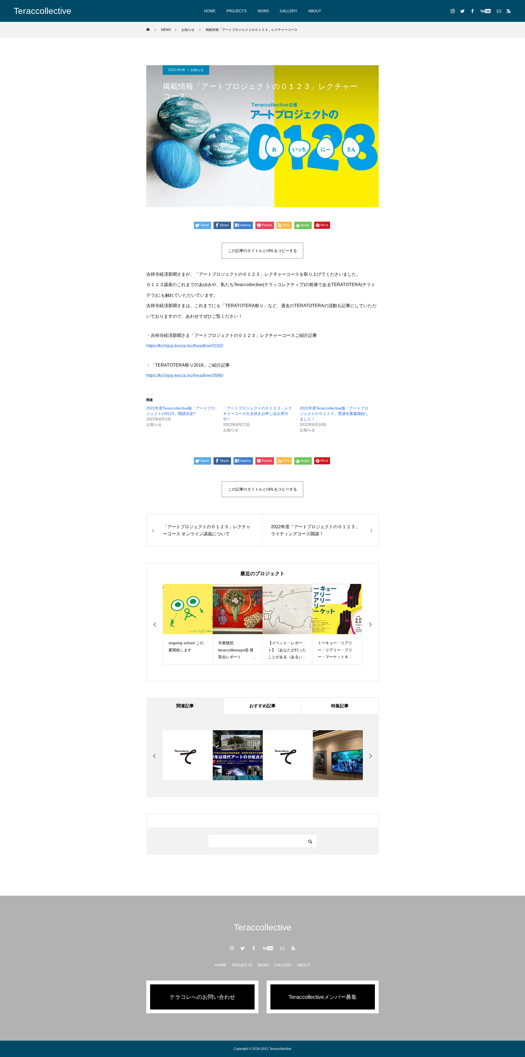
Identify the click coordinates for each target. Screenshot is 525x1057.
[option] (179, 624)
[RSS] (508, 11)
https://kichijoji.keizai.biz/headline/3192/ (184, 345)
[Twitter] (462, 11)
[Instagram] (452, 11)
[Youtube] (485, 11)
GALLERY (288, 11)
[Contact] (498, 11)
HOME (209, 11)
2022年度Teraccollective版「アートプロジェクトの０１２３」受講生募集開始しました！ (334, 413)
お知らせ (197, 70)
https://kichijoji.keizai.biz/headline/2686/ (184, 375)
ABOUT (314, 11)
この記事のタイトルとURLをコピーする (262, 250)
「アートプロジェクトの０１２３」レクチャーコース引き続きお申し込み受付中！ (257, 413)
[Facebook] (472, 11)
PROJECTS (236, 11)
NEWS (263, 11)
